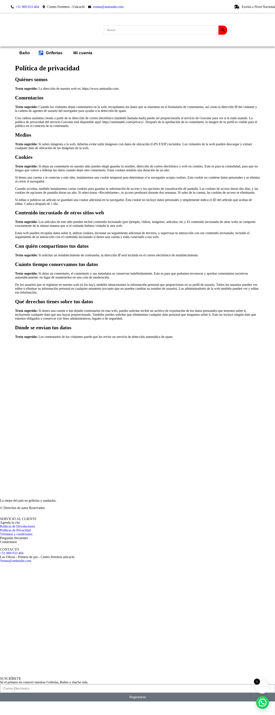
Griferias (50, 53)
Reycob (20, 707)
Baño (24, 53)
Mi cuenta (81, 53)
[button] (262, 702)
